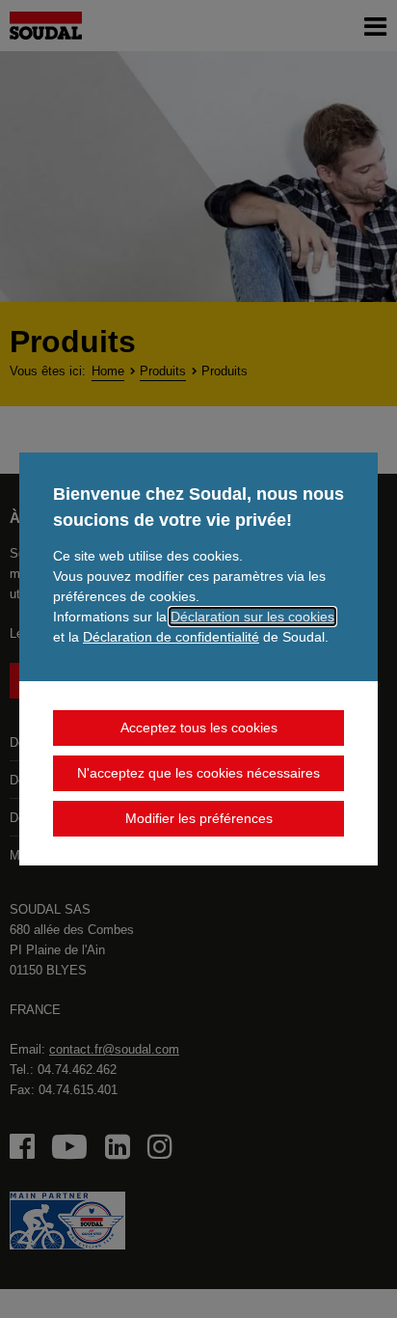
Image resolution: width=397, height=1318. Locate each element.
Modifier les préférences (199, 818)
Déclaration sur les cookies (252, 616)
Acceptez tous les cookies (199, 727)
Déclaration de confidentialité (171, 637)
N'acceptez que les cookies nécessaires (198, 773)
